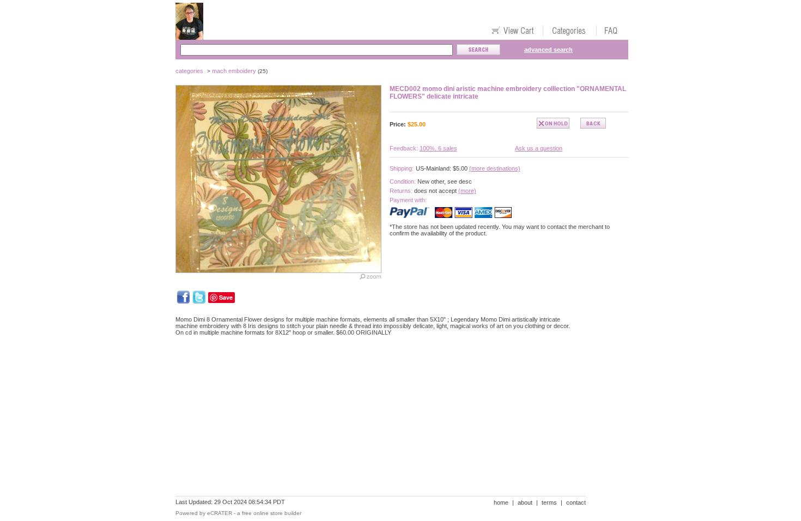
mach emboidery (234, 71)
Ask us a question (538, 148)
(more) (467, 190)
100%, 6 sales (438, 148)
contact (576, 502)
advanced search (548, 49)
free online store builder (271, 513)
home (501, 502)
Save (226, 297)
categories (189, 71)
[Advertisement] (373, 382)
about (525, 502)
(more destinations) (494, 168)
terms (549, 502)
